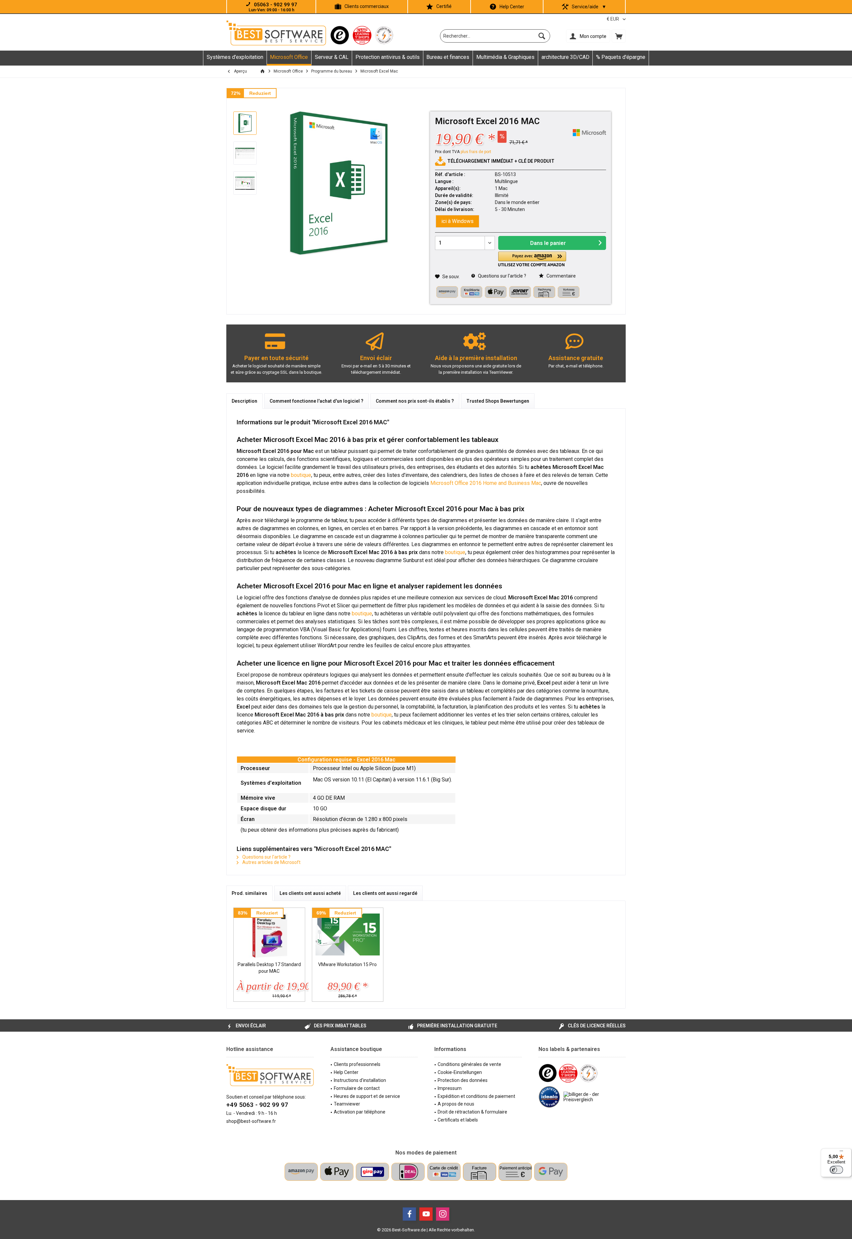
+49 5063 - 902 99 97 (257, 1105)
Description (244, 401)
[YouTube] (426, 1214)
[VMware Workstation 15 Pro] (348, 934)
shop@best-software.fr (251, 1121)
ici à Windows (457, 221)
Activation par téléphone (359, 1112)
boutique (301, 475)
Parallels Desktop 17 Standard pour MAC (269, 968)
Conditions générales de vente (469, 1064)
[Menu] (841, 1152)
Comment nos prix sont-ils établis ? (415, 401)
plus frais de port (476, 151)
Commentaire (560, 276)
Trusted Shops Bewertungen (497, 401)
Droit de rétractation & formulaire (472, 1112)
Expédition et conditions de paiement (476, 1096)
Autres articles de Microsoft (271, 862)
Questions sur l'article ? (501, 276)
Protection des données (463, 1080)
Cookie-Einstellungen (460, 1072)
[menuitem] (619, 36)
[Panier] (619, 36)
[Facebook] (409, 1214)
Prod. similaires (249, 893)
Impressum (450, 1088)
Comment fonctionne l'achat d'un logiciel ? (316, 401)
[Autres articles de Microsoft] (589, 132)
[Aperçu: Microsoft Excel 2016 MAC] (245, 123)
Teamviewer (347, 1104)
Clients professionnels (357, 1064)
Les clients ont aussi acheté (310, 893)
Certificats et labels (458, 1120)
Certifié (444, 6)
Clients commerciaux (366, 6)
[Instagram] (442, 1214)
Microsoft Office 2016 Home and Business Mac (485, 483)
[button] (532, 259)
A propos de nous (456, 1104)
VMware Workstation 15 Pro (347, 964)
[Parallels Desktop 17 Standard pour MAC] (269, 934)
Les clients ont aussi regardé (385, 893)
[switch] (836, 1170)
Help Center (512, 6)
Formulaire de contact (357, 1088)
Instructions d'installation (360, 1080)
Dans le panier (548, 243)
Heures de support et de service (367, 1096)
